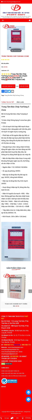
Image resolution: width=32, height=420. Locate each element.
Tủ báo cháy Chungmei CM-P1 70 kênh (16, 304)
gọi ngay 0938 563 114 (8, 86)
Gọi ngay (6, 418)
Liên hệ (5, 67)
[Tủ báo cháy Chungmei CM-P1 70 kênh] (16, 287)
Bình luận (20, 102)
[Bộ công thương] (9, 381)
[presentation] (2, 291)
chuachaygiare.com (16, 413)
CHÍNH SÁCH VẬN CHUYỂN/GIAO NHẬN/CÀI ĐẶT (13, 376)
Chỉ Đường (28, 418)
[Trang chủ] (30, 20)
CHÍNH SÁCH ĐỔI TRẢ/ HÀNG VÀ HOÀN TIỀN (12, 373)
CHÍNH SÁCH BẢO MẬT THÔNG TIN (10, 371)
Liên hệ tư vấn (24, 86)
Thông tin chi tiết (7, 102)
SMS (17, 418)
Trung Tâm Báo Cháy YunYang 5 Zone (14, 95)
